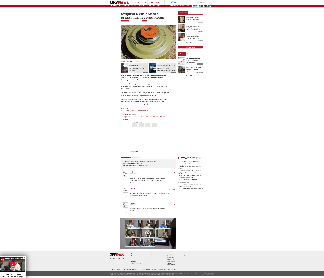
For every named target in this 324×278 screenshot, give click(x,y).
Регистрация (152, 256)
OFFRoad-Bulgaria (145, 269)
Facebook (142, 116)
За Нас (151, 258)
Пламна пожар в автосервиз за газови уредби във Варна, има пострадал (137, 67)
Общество (134, 5)
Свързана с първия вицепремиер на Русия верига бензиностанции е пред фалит (190, 166)
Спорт (144, 2)
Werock (154, 269)
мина (127, 110)
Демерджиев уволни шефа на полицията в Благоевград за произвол (193, 20)
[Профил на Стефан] (125, 175)
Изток (123, 110)
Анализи (159, 5)
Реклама (133, 256)
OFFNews (125, 20)
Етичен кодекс (188, 256)
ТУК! (149, 165)
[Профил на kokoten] (125, 192)
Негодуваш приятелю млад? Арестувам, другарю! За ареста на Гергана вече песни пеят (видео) (193, 29)
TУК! (141, 163)
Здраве (166, 5)
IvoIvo (180, 179)
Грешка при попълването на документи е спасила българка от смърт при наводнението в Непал (189, 181)
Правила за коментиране (170, 256)
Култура (182, 5)
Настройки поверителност (171, 263)
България (114, 5)
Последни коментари (189, 158)
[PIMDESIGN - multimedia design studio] (208, 274)
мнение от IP (182, 175)
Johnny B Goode (183, 165)
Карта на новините (189, 254)
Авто (167, 2)
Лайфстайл (159, 2)
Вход (150, 254)
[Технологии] (173, 2)
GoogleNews (126, 116)
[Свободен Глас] (197, 6)
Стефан (132, 172)
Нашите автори (174, 5)
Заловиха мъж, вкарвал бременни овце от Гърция (194, 69)
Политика (126, 5)
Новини (123, 9)
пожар (132, 110)
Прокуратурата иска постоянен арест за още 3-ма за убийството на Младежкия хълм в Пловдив (190, 172)
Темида (149, 5)
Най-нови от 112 (129, 62)
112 (154, 5)
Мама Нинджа (162, 269)
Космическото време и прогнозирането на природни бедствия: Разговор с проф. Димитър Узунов (193, 38)
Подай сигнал (172, 269)
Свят (120, 5)
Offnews (137, 2)
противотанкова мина (141, 110)
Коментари (128, 157)
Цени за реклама (136, 258)
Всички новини (190, 47)
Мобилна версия (136, 263)
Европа (188, 5)
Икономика (141, 5)
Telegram (125, 119)
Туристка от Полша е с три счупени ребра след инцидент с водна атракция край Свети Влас (166, 67)
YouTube (134, 116)
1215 (180, 170)
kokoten (132, 188)
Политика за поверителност (171, 260)
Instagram (155, 116)
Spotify (162, 116)
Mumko (181, 161)
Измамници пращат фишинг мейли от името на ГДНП (193, 60)
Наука (150, 2)
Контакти (133, 254)
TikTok (147, 116)
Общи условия (171, 254)
